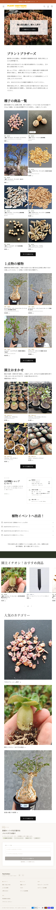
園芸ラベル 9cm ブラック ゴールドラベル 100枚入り (38, 596)
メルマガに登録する (29, 858)
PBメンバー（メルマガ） (43, 884)
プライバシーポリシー (7, 901)
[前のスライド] (26, 46)
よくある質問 (5, 887)
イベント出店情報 (24, 891)
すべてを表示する (28, 254)
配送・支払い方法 (6, 884)
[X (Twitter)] (23, 875)
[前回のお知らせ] (3, 1)
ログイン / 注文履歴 (42, 887)
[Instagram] (19, 875)
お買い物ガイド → (6, 493)
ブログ (21, 887)
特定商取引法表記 (6, 898)
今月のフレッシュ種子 (11, 682)
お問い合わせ (5, 891)
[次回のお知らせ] (53, 1)
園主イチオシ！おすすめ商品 (14, 747)
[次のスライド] (29, 46)
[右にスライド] (31, 606)
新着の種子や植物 (10, 812)
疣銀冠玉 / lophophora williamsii (35, 458)
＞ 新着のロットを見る (29, 29)
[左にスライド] (24, 606)
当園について (23, 884)
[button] (3, 6)
